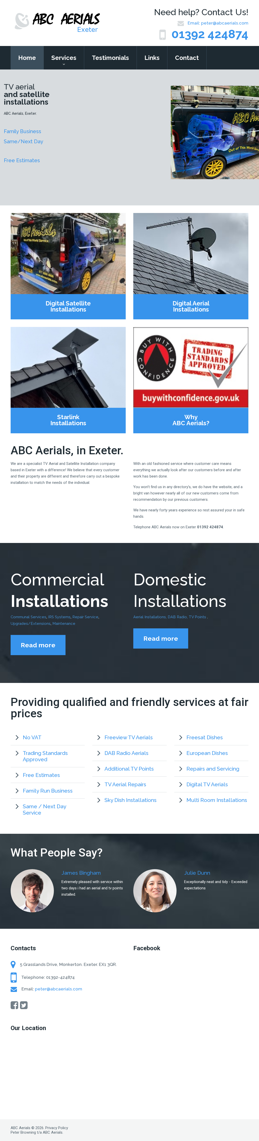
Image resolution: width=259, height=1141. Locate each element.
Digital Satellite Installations (68, 306)
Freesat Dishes (204, 737)
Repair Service (85, 617)
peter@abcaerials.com (224, 23)
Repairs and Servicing (212, 769)
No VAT (32, 737)
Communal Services (28, 617)
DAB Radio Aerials (126, 753)
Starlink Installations (68, 420)
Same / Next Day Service (44, 809)
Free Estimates (41, 775)
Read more (38, 645)
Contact (187, 57)
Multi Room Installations (216, 800)
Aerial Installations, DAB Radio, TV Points (170, 617)
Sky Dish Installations (130, 800)
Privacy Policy (56, 1128)
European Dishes (207, 753)
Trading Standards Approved (45, 756)
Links (152, 57)
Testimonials (110, 57)
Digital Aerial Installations (190, 306)
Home (27, 57)
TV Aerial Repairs (125, 784)
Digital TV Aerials (207, 784)
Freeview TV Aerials (128, 737)
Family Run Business (48, 791)
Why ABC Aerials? (190, 420)
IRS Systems (59, 617)
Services (63, 57)
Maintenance (63, 623)
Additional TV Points (129, 769)
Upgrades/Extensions (31, 623)
